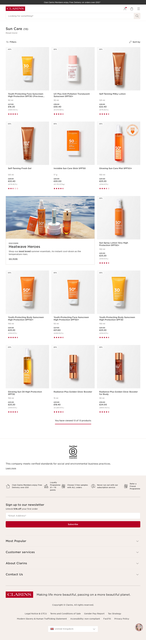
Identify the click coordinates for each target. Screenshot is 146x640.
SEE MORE (13, 259)
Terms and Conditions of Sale (65, 613)
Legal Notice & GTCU (36, 613)
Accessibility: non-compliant (85, 619)
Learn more (11, 468)
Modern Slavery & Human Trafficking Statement (42, 619)
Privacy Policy (121, 619)
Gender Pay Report (94, 613)
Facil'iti (107, 619)
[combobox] (73, 629)
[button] (11, 33)
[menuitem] (125, 8)
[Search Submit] (137, 16)
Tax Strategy (114, 613)
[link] (50, 230)
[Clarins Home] (15, 8)
